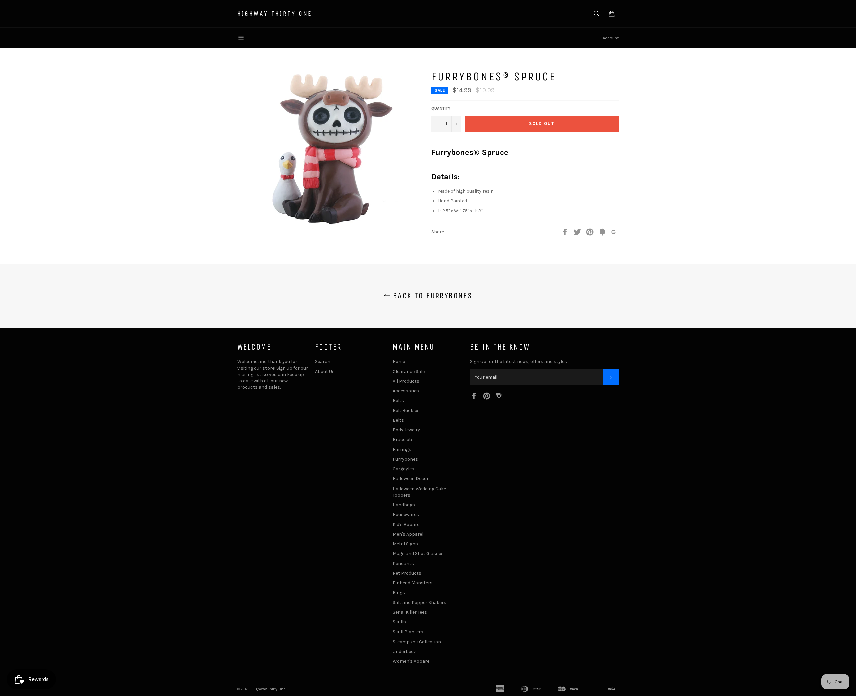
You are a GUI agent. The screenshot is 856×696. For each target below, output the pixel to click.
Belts (398, 400)
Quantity (440, 108)
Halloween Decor (411, 478)
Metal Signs (405, 544)
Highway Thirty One (274, 13)
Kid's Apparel (407, 524)
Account (611, 37)
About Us (325, 371)
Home (399, 361)
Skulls (399, 622)
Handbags (404, 505)
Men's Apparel (408, 534)
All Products (406, 381)
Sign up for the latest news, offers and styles (518, 361)
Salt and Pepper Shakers (419, 602)
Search (322, 361)
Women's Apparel (412, 661)
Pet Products (407, 573)
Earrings (402, 449)
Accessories (406, 391)
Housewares (406, 514)
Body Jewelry (406, 430)
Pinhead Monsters (413, 583)
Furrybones (405, 459)
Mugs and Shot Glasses (418, 553)
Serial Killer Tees (410, 612)
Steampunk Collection (417, 642)
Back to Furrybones (431, 295)
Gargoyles (403, 469)
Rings (399, 592)
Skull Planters (408, 632)
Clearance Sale (409, 371)
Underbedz (404, 651)
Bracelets (403, 439)
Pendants (403, 563)
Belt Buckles (406, 410)
